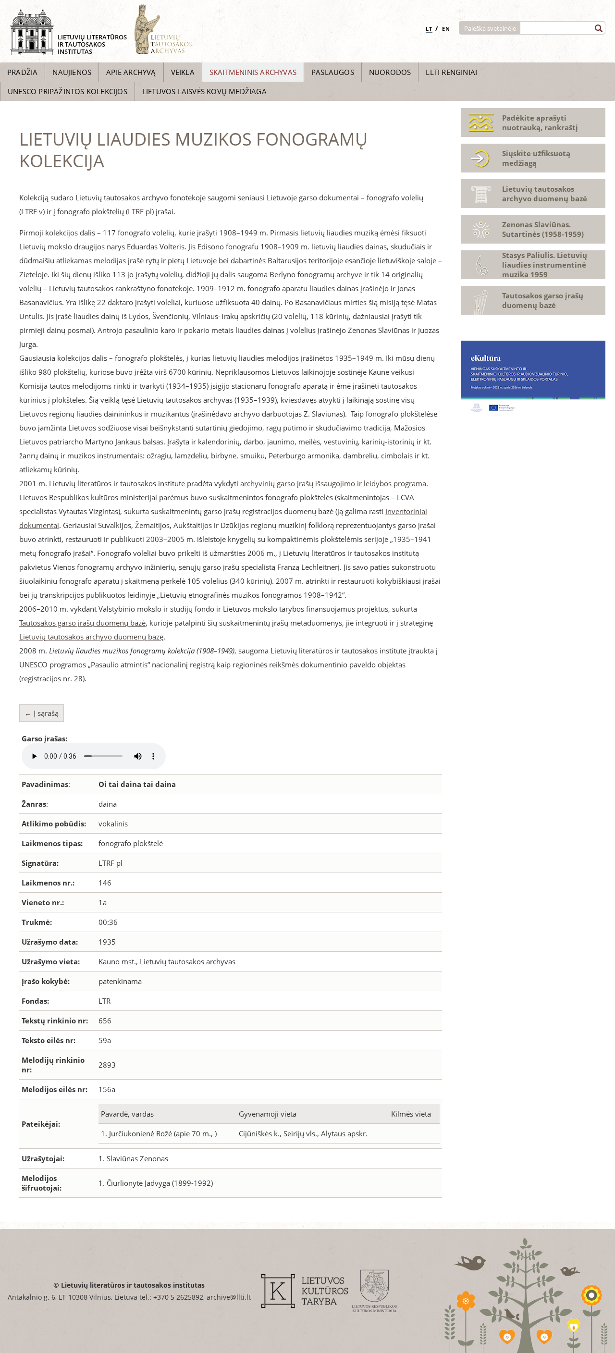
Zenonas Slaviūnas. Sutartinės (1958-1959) (543, 229)
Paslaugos (332, 72)
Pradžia (22, 72)
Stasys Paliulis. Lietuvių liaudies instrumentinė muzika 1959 (544, 264)
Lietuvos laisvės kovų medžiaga (204, 91)
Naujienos (71, 72)
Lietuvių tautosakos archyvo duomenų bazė (544, 193)
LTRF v (32, 211)
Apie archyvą (131, 72)
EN (446, 28)
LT (429, 28)
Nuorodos (390, 72)
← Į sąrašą (42, 713)
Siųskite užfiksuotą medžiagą (536, 158)
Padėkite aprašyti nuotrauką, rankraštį (540, 122)
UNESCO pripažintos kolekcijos (67, 91)
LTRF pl (140, 211)
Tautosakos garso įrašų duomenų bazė (82, 622)
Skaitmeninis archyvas (252, 72)
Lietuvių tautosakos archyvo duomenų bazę (91, 636)
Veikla (183, 72)
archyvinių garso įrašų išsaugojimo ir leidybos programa (333, 483)
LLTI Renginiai (451, 72)
